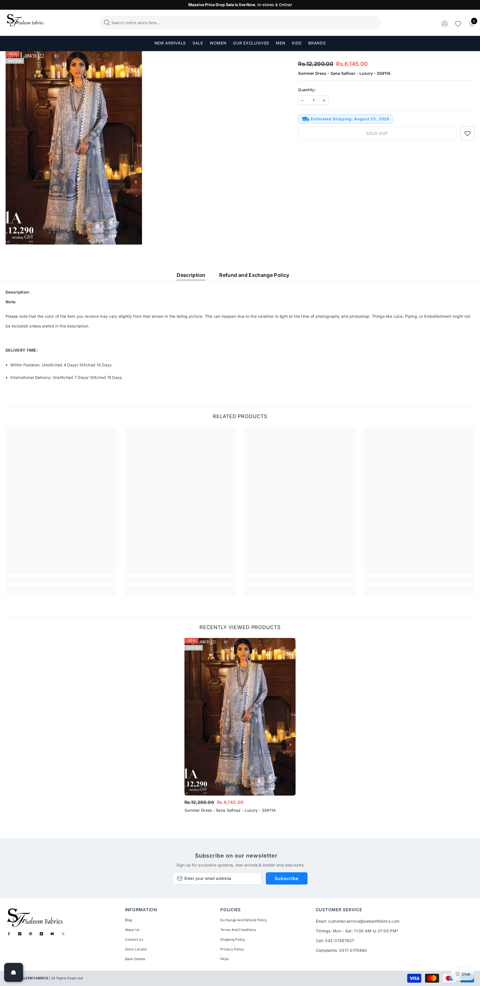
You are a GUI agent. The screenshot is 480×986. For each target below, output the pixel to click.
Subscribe (286, 878)
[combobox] (245, 22)
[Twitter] (63, 933)
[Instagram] (19, 933)
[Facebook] (9, 933)
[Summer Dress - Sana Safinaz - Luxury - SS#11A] (240, 717)
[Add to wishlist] (467, 133)
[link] (61, 580)
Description (191, 275)
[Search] (240, 22)
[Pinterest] (30, 933)
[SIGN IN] (444, 23)
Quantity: (307, 89)
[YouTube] (52, 933)
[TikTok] (41, 933)
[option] (240, 727)
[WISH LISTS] (458, 23)
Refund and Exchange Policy (254, 275)
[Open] (13, 972)
